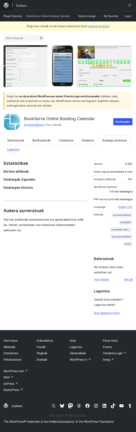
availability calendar (121, 229)
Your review (101, 279)
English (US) (125, 206)
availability (125, 222)
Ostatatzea (11, 353)
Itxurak (41, 347)
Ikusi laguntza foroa (107, 313)
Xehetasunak (15, 140)
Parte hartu (110, 340)
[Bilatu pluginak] (41, 38)
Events (107, 347)
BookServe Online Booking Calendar (59, 118)
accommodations (122, 215)
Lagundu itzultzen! (98, 26)
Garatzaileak (78, 353)
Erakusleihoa (45, 340)
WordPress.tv (80, 359)
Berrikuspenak (41, 140)
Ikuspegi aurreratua (114, 140)
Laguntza (13, 149)
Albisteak (9, 347)
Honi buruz (11, 340)
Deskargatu (123, 121)
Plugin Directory (13, 16)
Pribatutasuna (12, 359)
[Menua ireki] (130, 5)
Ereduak (42, 359)
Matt (8, 377)
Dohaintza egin (114, 353)
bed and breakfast (121, 236)
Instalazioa (66, 140)
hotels (127, 244)
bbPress (11, 383)
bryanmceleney (34, 125)
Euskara (17, 406)
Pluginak (42, 353)
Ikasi (73, 340)
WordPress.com (16, 371)
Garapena (87, 140)
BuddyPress (13, 390)
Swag (108, 359)
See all (128, 279)
